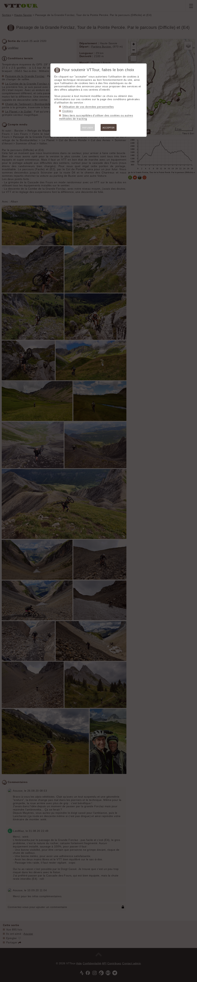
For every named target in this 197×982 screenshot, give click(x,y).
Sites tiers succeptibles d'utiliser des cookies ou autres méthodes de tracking (96, 117)
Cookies (67, 110)
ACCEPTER (108, 128)
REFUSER (87, 128)
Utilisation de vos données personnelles (88, 106)
